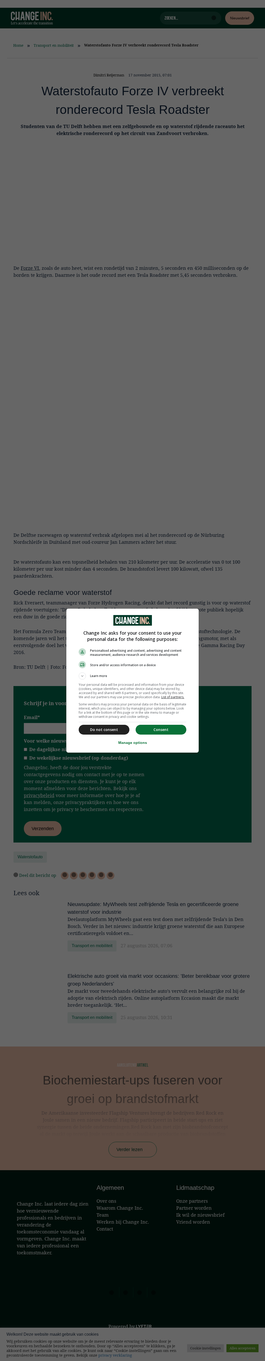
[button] (132, 676)
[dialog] (132, 681)
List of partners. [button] (172, 697)
